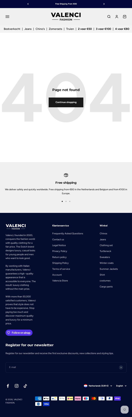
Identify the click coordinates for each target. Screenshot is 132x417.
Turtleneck (105, 251)
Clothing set (106, 245)
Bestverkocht (12, 29)
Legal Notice (59, 245)
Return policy (59, 257)
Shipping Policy (60, 263)
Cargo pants (106, 286)
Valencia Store (60, 280)
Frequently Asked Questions (67, 233)
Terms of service (61, 269)
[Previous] (28, 4)
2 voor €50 (85, 29)
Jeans (27, 29)
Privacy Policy (59, 251)
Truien (70, 29)
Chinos (103, 233)
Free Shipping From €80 (66, 4)
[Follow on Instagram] (16, 386)
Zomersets (55, 29)
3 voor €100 (103, 29)
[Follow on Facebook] (8, 386)
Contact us (58, 239)
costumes (105, 280)
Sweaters (105, 257)
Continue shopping (66, 102)
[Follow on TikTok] (25, 386)
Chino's (40, 29)
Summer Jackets (109, 269)
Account (57, 274)
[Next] (104, 4)
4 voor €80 (122, 29)
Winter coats (107, 263)
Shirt (102, 274)
